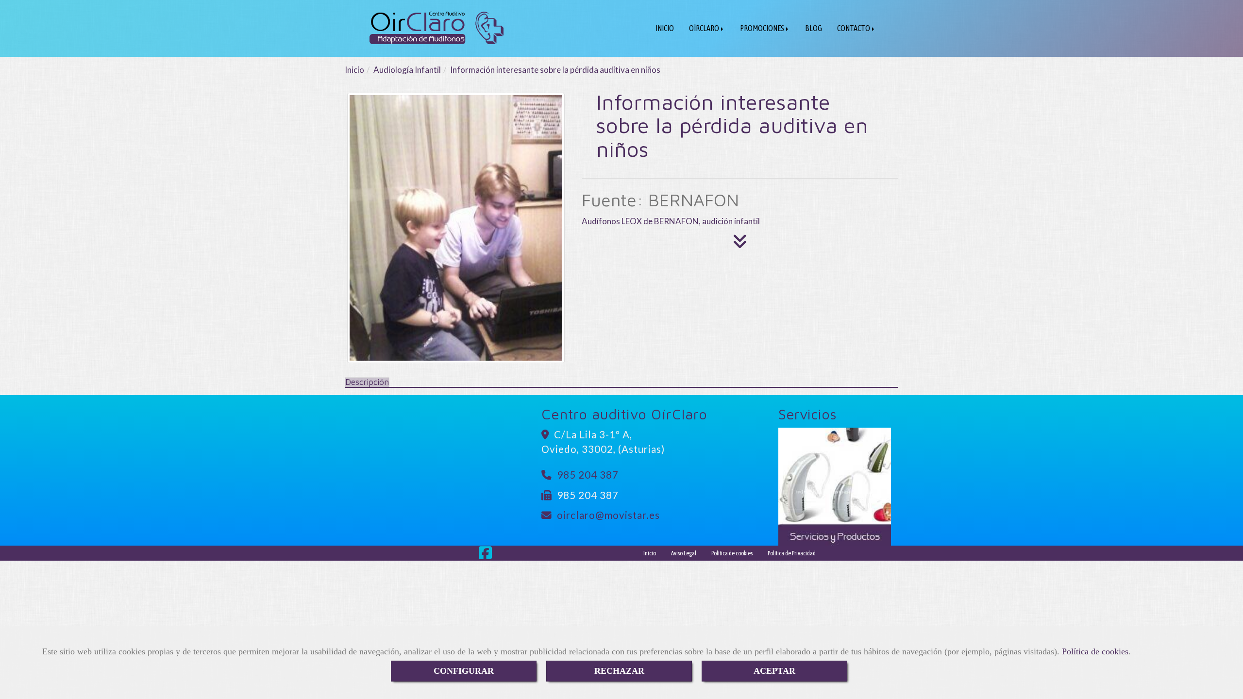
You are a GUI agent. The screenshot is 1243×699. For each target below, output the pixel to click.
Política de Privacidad (792, 553)
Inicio (649, 553)
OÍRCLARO (704, 28)
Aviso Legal (683, 553)
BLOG (813, 28)
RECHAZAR (619, 671)
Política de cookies (1095, 651)
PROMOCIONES (762, 28)
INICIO (664, 28)
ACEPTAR (774, 671)
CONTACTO (854, 28)
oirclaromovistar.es (608, 515)
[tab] (367, 382)
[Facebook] (485, 555)
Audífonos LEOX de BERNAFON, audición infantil (671, 221)
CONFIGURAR (464, 671)
